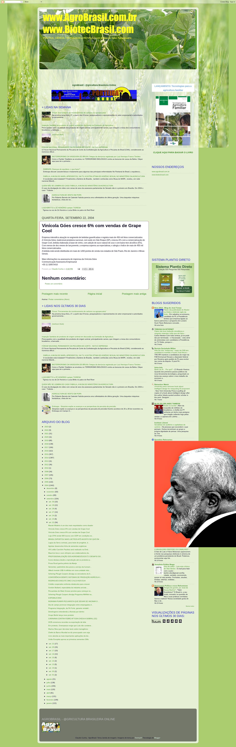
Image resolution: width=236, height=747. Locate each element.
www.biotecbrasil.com (160, 175)
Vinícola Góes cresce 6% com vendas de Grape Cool (69, 529)
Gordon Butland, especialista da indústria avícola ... (68, 588)
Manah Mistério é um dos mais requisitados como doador (70, 525)
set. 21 (52, 644)
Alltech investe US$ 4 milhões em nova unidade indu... (69, 570)
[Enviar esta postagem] (78, 269)
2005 (46, 482)
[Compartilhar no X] (88, 269)
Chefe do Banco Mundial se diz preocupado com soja (69, 632)
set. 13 (52, 664)
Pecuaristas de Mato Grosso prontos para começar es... (70, 591)
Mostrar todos (190, 606)
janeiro (49, 703)
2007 (46, 475)
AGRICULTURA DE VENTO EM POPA (66, 195)
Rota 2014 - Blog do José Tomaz (167, 308)
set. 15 (52, 657)
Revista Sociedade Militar (165, 348)
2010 (46, 468)
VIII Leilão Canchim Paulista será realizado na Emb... (69, 550)
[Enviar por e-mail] (83, 269)
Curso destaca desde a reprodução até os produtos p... (69, 560)
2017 (46, 447)
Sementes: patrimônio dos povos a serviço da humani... (70, 567)
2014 (46, 458)
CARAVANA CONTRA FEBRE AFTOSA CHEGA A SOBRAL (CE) (72, 619)
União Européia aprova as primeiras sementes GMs (68, 639)
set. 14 (52, 661)
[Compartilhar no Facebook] (90, 269)
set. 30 (52, 502)
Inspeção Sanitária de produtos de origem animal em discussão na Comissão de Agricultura (77, 125)
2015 (46, 454)
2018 (46, 444)
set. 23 (52, 519)
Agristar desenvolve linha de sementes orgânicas (67, 546)
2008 (46, 472)
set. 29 (52, 505)
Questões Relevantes (163, 440)
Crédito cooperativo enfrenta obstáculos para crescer (69, 584)
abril (48, 693)
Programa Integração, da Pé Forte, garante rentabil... (69, 608)
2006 (46, 478)
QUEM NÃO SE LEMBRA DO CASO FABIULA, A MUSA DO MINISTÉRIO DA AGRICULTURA (77, 186)
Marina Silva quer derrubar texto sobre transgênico (68, 629)
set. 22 (52, 522)
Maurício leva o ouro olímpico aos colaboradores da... (69, 553)
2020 (46, 437)
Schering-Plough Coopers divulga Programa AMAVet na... (70, 594)
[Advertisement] (118, 75)
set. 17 (52, 651)
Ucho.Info (158, 367)
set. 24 (52, 515)
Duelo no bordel (170, 406)
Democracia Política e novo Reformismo (171, 586)
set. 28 (52, 509)
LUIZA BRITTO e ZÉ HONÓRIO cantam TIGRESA (61, 208)
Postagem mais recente (55, 293)
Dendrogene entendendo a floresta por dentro (66, 612)
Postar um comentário (53, 284)
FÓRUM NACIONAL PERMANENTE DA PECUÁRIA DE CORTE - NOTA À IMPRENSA (75, 147)
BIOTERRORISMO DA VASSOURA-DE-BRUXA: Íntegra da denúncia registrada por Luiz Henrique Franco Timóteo (96, 156)
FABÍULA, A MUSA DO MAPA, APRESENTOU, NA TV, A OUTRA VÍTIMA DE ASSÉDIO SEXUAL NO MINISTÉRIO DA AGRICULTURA (94, 176)
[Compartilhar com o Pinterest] (92, 269)
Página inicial (95, 293)
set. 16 (52, 654)
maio (49, 689)
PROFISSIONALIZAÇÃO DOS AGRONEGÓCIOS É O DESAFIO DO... (75, 556)
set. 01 (52, 675)
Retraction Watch (161, 384)
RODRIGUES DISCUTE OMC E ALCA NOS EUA (67, 581)
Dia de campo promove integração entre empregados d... (70, 605)
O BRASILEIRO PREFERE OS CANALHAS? (171, 549)
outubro (50, 495)
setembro (50, 499)
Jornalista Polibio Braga (164, 564)
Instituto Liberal (161, 423)
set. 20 (52, 647)
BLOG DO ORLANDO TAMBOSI (167, 404)
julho (49, 683)
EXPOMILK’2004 (54, 598)
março (49, 696)
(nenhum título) (58, 135)
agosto (49, 679)
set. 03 (52, 671)
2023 (46, 427)
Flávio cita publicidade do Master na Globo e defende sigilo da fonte (176, 312)
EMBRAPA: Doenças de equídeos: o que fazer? (61, 169)
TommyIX (138, 738)
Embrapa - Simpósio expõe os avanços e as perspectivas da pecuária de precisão (84, 406)
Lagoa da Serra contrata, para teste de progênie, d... (68, 543)
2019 (46, 440)
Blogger (157, 738)
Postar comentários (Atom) (59, 299)
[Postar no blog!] (85, 269)
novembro (51, 492)
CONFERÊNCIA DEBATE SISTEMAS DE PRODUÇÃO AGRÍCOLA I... (75, 577)
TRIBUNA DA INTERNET (164, 329)
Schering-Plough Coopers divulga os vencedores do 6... (70, 574)
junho (49, 686)
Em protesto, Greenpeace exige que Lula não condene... (70, 626)
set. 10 (52, 668)
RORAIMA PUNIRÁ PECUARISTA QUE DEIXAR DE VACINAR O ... (74, 601)
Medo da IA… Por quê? (163, 369)
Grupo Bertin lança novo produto (61, 615)
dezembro (51, 488)
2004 (46, 485)
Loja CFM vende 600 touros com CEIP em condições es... (70, 536)
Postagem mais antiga (134, 293)
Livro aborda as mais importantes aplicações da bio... (69, 636)
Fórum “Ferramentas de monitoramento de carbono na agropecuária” (79, 113)
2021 (46, 434)
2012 (46, 465)
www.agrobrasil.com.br (161, 171)
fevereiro (50, 700)
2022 (46, 430)
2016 (46, 451)
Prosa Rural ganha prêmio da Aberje (62, 563)
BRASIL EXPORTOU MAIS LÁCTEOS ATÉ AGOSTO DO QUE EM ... (74, 539)
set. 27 (52, 512)
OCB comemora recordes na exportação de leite (67, 622)
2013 (46, 461)
